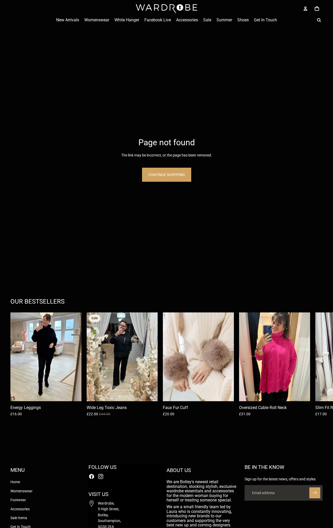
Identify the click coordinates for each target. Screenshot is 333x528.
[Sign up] (314, 492)
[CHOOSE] (73, 393)
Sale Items (18, 518)
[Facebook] (91, 476)
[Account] (305, 8)
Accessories (20, 509)
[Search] (319, 20)
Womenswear (21, 491)
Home (15, 482)
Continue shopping (166, 175)
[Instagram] (101, 476)
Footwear (18, 500)
